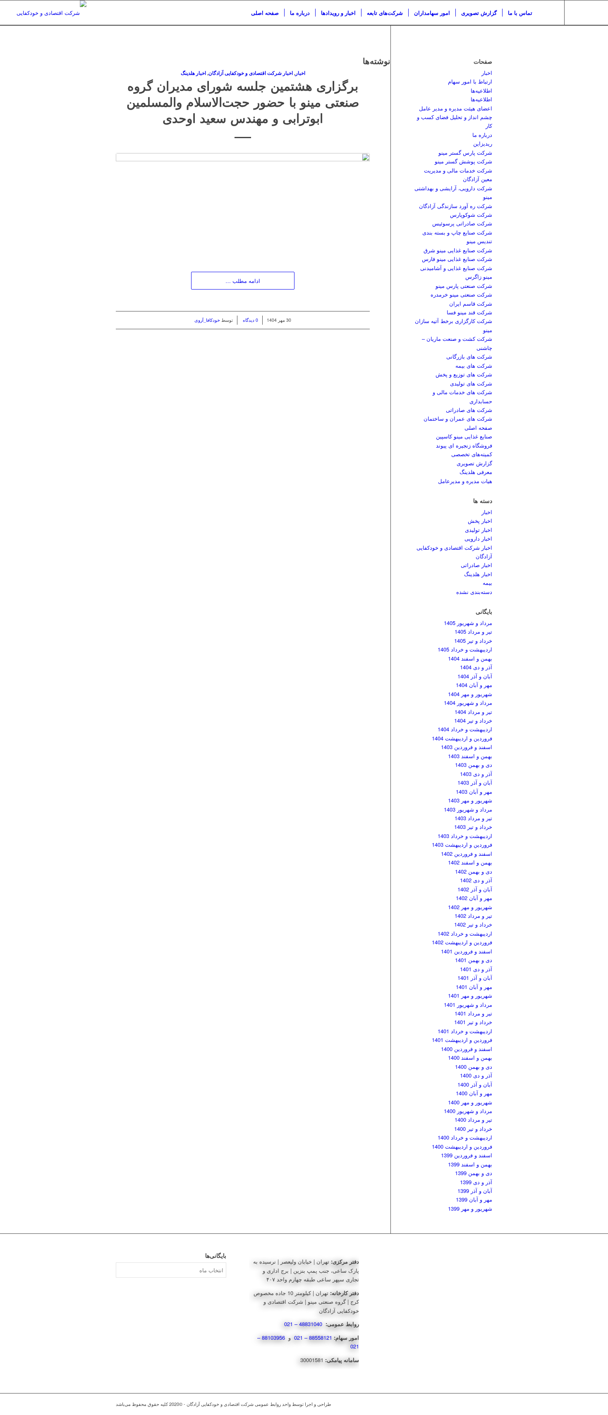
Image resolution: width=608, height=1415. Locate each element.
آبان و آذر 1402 (474, 889)
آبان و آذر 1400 (474, 1084)
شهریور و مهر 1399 (470, 1208)
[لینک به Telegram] (590, 12)
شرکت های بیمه (473, 365)
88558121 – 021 (313, 1337)
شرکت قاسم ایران (470, 303)
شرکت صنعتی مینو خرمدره (461, 294)
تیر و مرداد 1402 (473, 915)
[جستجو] (546, 12)
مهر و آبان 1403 (474, 791)
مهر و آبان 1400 (474, 1093)
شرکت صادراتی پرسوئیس (462, 223)
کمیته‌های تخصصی (471, 454)
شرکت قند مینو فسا (469, 312)
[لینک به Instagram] (577, 12)
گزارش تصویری (474, 463)
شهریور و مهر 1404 (470, 694)
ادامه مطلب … (242, 281)
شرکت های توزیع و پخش (464, 374)
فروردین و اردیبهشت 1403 (462, 844)
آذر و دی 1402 (476, 880)
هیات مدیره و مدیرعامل (465, 481)
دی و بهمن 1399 (473, 1173)
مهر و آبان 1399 (474, 1199)
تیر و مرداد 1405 (473, 631)
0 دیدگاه (250, 320)
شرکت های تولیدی (471, 383)
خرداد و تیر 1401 (473, 1022)
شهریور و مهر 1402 (470, 907)
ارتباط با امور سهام (470, 81)
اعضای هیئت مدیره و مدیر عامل (455, 108)
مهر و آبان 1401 (474, 987)
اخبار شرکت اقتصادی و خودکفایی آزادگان (250, 73)
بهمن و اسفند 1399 (470, 1164)
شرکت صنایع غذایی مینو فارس (457, 259)
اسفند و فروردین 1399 (466, 1155)
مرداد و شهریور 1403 (468, 809)
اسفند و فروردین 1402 (466, 853)
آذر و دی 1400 (476, 1075)
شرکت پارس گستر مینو (465, 152)
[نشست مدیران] (243, 204)
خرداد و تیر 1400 (473, 1128)
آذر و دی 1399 (476, 1182)
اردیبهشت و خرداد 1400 (465, 1137)
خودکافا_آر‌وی (207, 320)
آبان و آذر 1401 (474, 978)
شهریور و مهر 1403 (470, 800)
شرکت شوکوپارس (471, 214)
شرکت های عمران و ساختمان (458, 418)
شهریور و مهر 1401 (470, 995)
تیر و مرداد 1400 (473, 1119)
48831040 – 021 (304, 1324)
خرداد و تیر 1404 (473, 720)
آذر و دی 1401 (476, 969)
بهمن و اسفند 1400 (470, 1057)
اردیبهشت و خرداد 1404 (465, 729)
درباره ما (482, 135)
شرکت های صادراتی (469, 410)
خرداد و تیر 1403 (473, 827)
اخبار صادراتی (476, 565)
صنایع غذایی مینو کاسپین (464, 436)
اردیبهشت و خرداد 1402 (465, 933)
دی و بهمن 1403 (473, 765)
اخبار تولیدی (478, 530)
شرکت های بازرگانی (469, 356)
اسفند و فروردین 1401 (466, 951)
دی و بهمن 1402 (473, 871)
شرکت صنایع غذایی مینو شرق (458, 250)
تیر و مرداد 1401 (473, 1013)
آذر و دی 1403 (476, 774)
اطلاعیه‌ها (481, 90)
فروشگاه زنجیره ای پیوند (464, 445)
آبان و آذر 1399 (474, 1191)
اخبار (300, 73)
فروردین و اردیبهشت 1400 (462, 1146)
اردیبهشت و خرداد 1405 (465, 649)
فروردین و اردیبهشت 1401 (462, 1040)
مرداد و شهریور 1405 (468, 623)
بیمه (487, 583)
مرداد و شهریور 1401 (468, 1004)
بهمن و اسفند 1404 (470, 658)
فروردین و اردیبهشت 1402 (462, 942)
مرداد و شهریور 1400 (468, 1111)
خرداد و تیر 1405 (473, 640)
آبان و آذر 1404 (474, 676)
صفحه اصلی (478, 427)
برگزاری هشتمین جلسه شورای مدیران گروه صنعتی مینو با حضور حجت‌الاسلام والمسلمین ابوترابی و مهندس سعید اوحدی (243, 102)
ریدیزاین (482, 143)
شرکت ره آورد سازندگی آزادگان (455, 206)
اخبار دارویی (478, 538)
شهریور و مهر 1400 (470, 1102)
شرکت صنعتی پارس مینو (464, 286)
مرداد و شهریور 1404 (468, 702)
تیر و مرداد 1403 (473, 818)
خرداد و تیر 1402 (473, 924)
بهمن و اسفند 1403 (470, 756)
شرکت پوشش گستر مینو (463, 161)
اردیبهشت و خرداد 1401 (465, 1031)
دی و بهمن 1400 (473, 1066)
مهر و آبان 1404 (474, 685)
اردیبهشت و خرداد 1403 (465, 836)
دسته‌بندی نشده (474, 592)
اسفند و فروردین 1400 (466, 1049)
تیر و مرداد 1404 (473, 712)
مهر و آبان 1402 (474, 898)
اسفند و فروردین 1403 (466, 747)
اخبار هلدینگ (193, 73)
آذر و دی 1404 (476, 667)
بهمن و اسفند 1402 (470, 862)
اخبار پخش (480, 520)
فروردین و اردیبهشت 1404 (462, 738)
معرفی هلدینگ (476, 472)
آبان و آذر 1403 (474, 782)
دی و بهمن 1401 (473, 960)
